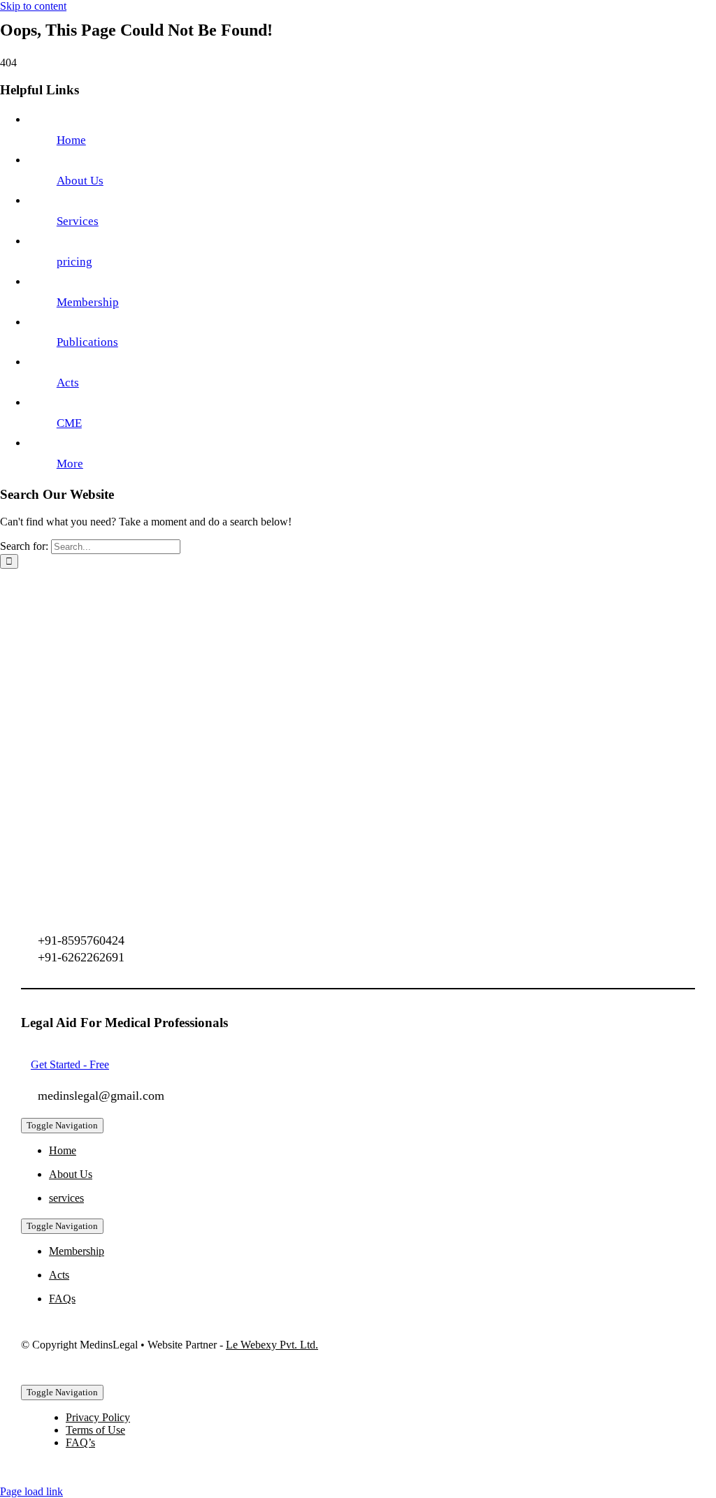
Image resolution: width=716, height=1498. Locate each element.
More (70, 463)
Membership (88, 302)
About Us (80, 180)
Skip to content (33, 6)
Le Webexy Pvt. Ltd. (272, 1345)
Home (71, 140)
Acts (68, 382)
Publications (87, 342)
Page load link (31, 1491)
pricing (74, 261)
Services (78, 221)
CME (69, 423)
